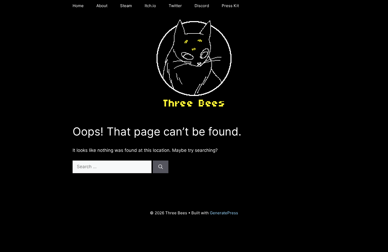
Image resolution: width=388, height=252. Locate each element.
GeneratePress (224, 212)
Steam (126, 5)
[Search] (160, 167)
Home (78, 5)
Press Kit (230, 5)
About (101, 5)
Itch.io (150, 5)
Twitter (175, 5)
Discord (202, 5)
